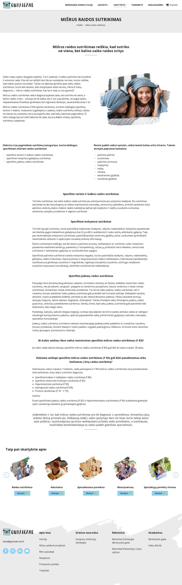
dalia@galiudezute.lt (13, 541)
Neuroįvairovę (125, 487)
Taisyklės (44, 570)
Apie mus (45, 532)
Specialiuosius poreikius (91, 487)
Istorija (43, 539)
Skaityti (21, 493)
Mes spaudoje (46, 551)
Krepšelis (173, 5)
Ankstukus (57, 487)
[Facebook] (6, 551)
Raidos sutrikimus (22, 487)
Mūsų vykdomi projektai (52, 545)
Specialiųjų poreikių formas (160, 487)
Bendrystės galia (157, 539)
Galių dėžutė (155, 545)
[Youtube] (27, 551)
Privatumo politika (49, 564)
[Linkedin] (20, 551)
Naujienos (44, 558)
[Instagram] (13, 551)
